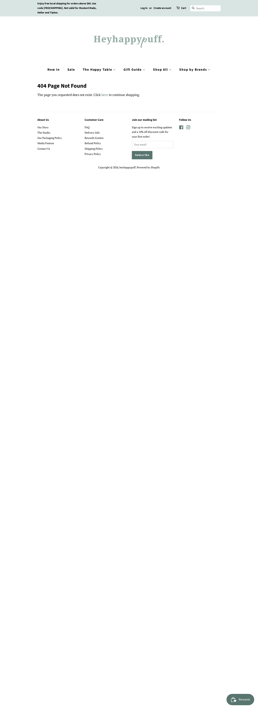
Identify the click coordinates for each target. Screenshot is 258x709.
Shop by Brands (193, 69)
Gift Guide (133, 69)
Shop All (161, 69)
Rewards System (94, 138)
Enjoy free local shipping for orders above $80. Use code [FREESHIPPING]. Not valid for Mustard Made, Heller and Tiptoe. (66, 8)
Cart (183, 8)
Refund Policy (93, 143)
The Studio (43, 132)
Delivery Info (92, 132)
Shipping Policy (94, 148)
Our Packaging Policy (49, 138)
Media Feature (45, 143)
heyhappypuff (127, 167)
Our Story (43, 127)
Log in (144, 8)
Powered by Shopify (148, 167)
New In (53, 69)
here (104, 95)
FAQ (87, 127)
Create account (162, 8)
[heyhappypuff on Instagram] (188, 128)
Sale (71, 69)
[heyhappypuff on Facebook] (181, 128)
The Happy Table (98, 69)
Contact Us (43, 148)
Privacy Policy (93, 154)
